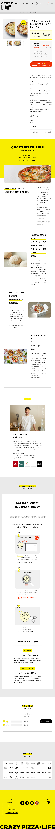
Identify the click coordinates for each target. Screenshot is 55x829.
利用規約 (8, 806)
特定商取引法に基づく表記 (12, 812)
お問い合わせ (9, 802)
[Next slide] (25, 43)
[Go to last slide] (4, 43)
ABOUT (17, 3)
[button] (8, 43)
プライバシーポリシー (11, 809)
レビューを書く (45, 721)
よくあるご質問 (9, 799)
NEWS (32, 3)
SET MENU (25, 3)
